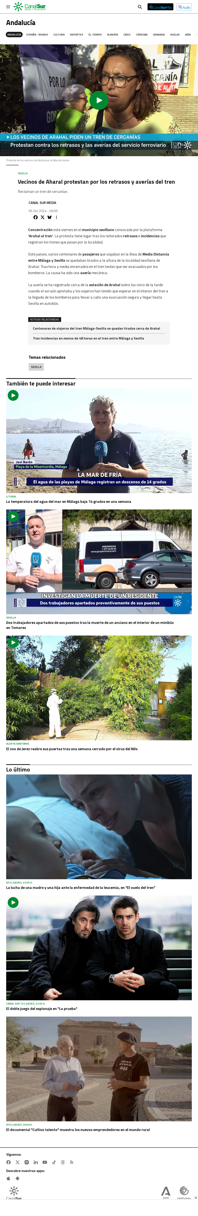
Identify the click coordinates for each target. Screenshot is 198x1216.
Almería (112, 34)
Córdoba (142, 34)
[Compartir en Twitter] (42, 217)
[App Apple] (9, 1178)
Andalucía (14, 34)
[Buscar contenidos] (139, 7)
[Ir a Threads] (64, 1162)
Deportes (76, 34)
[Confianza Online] (184, 1194)
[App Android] (18, 1178)
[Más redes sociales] (56, 217)
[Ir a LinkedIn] (36, 1162)
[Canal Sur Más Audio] (184, 6)
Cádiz (127, 34)
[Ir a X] (18, 1162)
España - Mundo (37, 34)
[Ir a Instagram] (27, 1162)
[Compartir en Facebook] (35, 217)
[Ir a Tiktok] (55, 1162)
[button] (99, 100)
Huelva (174, 34)
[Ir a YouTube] (46, 1162)
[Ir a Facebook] (9, 1162)
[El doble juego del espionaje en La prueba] (99, 948)
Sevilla (36, 367)
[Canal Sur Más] (160, 6)
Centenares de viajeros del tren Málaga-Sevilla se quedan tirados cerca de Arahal (96, 329)
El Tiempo (95, 34)
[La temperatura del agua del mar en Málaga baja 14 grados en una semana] (99, 440)
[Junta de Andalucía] (165, 1194)
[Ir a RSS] (72, 1162)
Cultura (59, 34)
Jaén (188, 34)
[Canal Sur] (30, 7)
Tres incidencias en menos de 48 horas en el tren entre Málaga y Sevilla (88, 338)
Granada (159, 34)
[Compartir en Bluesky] (49, 217)
